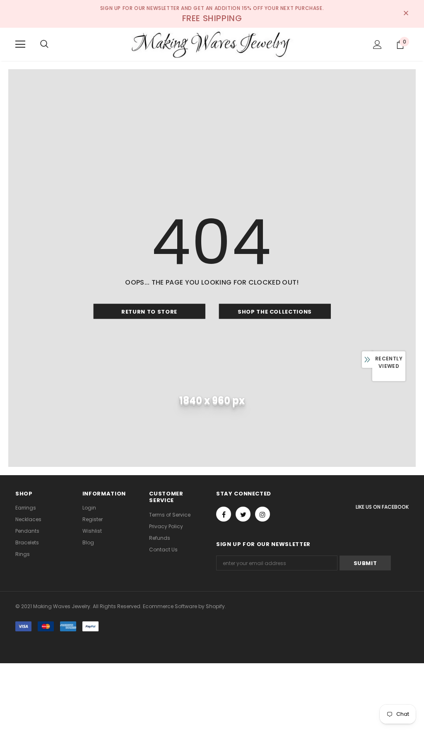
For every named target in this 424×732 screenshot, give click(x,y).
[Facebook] (223, 514)
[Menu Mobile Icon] (20, 44)
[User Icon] (377, 44)
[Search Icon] (44, 44)
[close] (406, 14)
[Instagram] (262, 514)
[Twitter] (243, 514)
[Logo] (212, 44)
